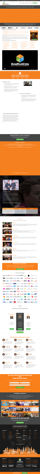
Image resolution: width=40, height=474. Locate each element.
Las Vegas (4, 437)
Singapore (30, 434)
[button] (1, 27)
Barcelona (24, 433)
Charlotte (4, 432)
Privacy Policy (16, 471)
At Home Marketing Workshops (35, 463)
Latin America (35, 437)
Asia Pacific (35, 433)
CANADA (17, 430)
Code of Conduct (19, 471)
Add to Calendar (8, 0)
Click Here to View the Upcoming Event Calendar (20, 428)
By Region (26, 427)
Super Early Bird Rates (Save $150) (28, 0)
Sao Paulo (18, 436)
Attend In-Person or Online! (21, 0)
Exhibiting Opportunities (11, 462)
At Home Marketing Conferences (29, 462)
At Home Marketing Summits (35, 462)
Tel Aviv (24, 438)
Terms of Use (23, 471)
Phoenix (10, 434)
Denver (4, 434)
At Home (35, 434)
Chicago (4, 433)
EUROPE (24, 430)
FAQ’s (3, 463)
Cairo (24, 440)
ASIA (30, 430)
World (35, 438)
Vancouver (18, 432)
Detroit (3, 435)
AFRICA (24, 439)
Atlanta (3, 431)
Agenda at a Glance (4, 460)
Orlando (10, 433)
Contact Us (10, 463)
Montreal (17, 431)
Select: (13, 427)
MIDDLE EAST (25, 435)
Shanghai (30, 433)
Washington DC (11, 437)
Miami (10, 431)
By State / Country (23, 427)
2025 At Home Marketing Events (29, 460)
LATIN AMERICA (18, 433)
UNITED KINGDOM (18, 437)
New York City (10, 432)
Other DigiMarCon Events (35, 0)
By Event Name (16, 427)
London (17, 438)
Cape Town (24, 441)
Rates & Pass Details (11, 460)
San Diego (10, 435)
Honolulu (30, 441)
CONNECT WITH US (19, 464)
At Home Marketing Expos (28, 463)
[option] (5, 28)
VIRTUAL (35, 430)
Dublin (23, 434)
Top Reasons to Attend (5, 462)
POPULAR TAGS (28, 458)
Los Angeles (4, 438)
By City (19, 427)
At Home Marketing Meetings (35, 460)
